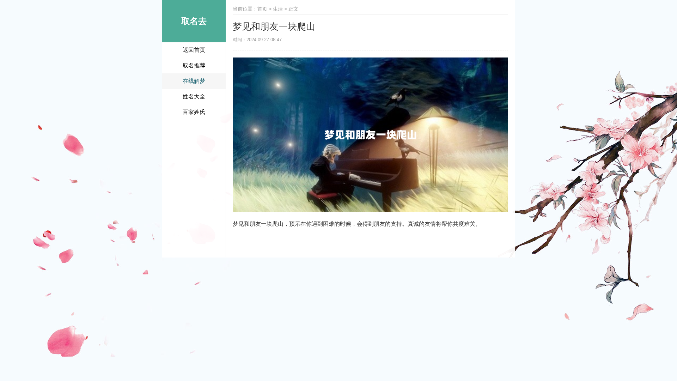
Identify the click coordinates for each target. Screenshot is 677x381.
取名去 (194, 21)
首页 (262, 9)
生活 (278, 9)
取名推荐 (194, 65)
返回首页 (194, 50)
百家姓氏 (194, 112)
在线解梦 (194, 81)
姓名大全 (194, 96)
